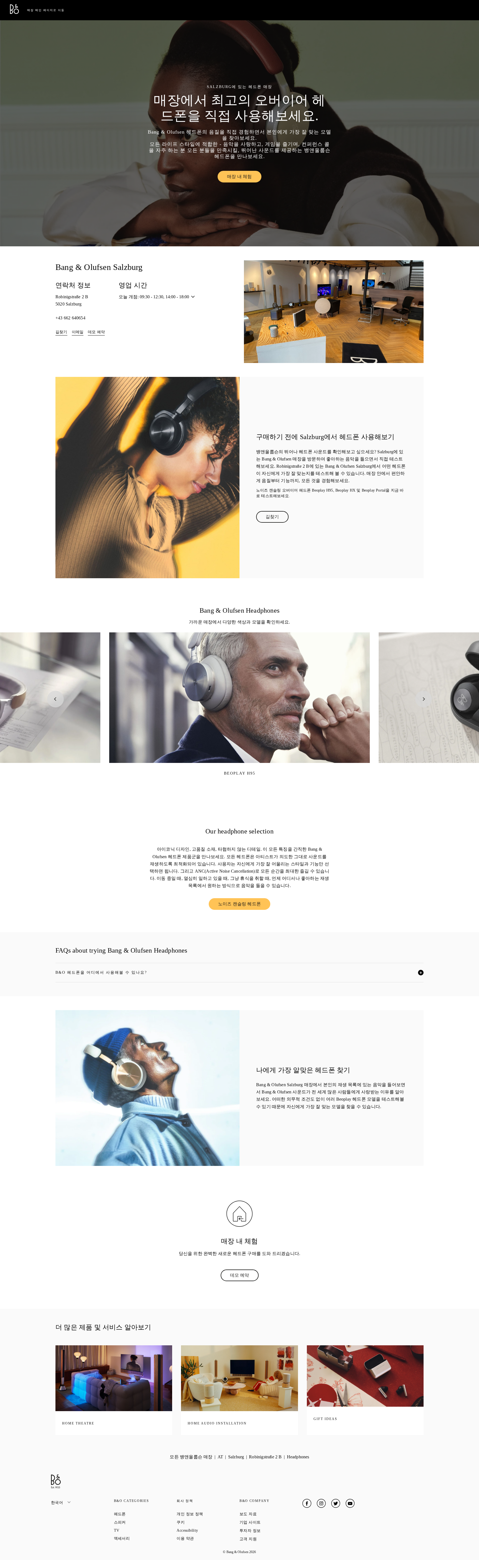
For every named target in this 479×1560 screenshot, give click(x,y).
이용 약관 (205, 1538)
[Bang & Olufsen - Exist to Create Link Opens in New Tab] (14, 12)
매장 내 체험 (244, 177)
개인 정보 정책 (208, 1514)
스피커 (140, 1522)
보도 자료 (268, 1514)
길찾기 (61, 332)
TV (136, 1530)
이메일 (78, 332)
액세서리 (142, 1538)
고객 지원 (268, 1539)
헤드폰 (140, 1514)
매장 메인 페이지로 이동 (46, 10)
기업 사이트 (270, 1522)
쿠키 (200, 1522)
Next (423, 699)
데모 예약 (96, 332)
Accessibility (207, 1530)
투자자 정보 (270, 1530)
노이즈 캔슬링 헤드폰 (244, 905)
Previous (55, 699)
